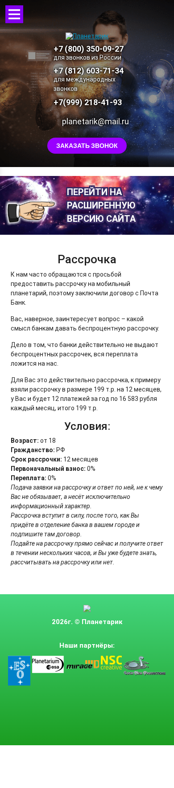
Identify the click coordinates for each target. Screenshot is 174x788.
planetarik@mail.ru (95, 121)
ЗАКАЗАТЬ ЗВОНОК (87, 145)
